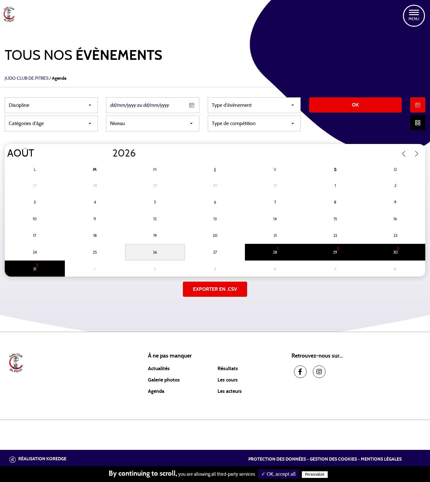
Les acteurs (230, 391)
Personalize (315, 475)
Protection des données (277, 459)
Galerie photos (164, 379)
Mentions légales (381, 459)
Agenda (156, 391)
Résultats (228, 368)
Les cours (228, 379)
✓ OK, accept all (278, 474)
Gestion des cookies (333, 459)
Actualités (159, 368)
